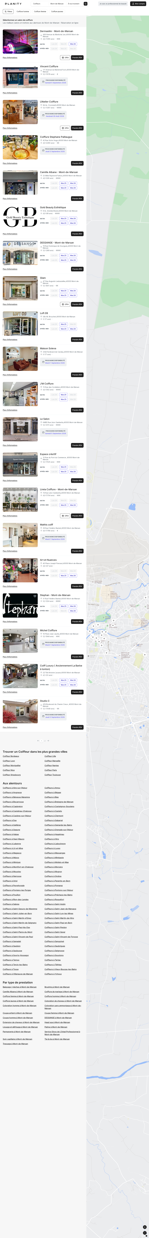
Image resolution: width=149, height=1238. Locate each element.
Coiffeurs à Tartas (53, 960)
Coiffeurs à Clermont (54, 816)
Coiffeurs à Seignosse (54, 950)
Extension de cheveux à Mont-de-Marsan (21, 1022)
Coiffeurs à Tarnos (11, 960)
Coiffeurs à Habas (11, 834)
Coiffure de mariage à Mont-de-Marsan (62, 991)
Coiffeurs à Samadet (12, 941)
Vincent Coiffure (49, 66)
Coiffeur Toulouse (53, 775)
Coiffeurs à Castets (53, 811)
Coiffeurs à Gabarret (54, 820)
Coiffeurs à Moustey (12, 871)
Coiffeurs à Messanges (55, 853)
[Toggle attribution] (146, 1236)
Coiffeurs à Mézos (11, 857)
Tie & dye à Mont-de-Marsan (57, 1039)
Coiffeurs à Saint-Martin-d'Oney (17, 918)
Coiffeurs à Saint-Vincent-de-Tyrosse (61, 937)
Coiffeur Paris (51, 770)
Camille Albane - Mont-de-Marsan (59, 172)
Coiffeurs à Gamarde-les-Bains (58, 825)
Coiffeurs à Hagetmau (54, 834)
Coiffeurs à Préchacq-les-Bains (58, 895)
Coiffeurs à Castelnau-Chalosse (17, 811)
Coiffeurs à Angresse (12, 792)
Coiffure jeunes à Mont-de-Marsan (18, 1001)
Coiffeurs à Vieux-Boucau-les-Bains (61, 969)
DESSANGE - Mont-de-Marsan (57, 242)
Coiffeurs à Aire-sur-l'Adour (15, 788)
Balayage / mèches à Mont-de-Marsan (20, 987)
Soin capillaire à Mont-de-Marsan (17, 1039)
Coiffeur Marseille (52, 761)
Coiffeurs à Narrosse (12, 876)
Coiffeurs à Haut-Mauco (13, 839)
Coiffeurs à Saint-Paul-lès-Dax (16, 927)
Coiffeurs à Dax (10, 820)
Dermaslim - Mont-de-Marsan (56, 31)
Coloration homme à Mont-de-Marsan (19, 1005)
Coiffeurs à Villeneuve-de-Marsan (18, 974)
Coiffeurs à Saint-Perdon (56, 927)
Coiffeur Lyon (9, 761)
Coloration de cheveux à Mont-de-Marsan (63, 1001)
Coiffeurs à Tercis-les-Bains (15, 964)
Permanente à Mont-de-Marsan (17, 1031)
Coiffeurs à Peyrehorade (13, 885)
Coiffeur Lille (50, 756)
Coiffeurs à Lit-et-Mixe (13, 848)
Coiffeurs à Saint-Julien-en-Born (17, 913)
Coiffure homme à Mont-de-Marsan (60, 996)
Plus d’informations (10, 58)
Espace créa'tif (48, 454)
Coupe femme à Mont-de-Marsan (59, 1013)
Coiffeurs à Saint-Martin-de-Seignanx (19, 923)
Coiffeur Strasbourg (12, 775)
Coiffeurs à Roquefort (54, 899)
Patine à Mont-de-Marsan (56, 1027)
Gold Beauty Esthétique (53, 207)
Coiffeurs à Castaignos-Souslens (59, 806)
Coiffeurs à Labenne (12, 843)
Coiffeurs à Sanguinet (54, 941)
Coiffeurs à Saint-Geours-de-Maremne (20, 909)
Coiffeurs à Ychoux (53, 974)
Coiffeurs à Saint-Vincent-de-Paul (18, 937)
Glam (43, 278)
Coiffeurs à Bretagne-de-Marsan (59, 802)
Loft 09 (44, 313)
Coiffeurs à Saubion (11, 946)
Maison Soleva (48, 348)
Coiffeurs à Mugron (53, 871)
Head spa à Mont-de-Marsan (57, 1022)
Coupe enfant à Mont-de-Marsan (17, 1013)
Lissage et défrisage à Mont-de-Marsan (20, 1027)
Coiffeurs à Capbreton (13, 806)
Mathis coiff (46, 524)
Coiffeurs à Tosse (11, 969)
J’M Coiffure (47, 383)
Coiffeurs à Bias (52, 797)
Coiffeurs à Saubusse (12, 950)
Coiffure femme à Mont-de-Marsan (18, 996)
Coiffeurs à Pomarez (54, 885)
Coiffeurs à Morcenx (54, 867)
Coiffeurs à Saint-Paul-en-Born (58, 923)
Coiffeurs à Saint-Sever (55, 932)
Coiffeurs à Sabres (11, 904)
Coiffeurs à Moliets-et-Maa (57, 862)
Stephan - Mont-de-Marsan (55, 595)
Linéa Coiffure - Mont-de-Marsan (58, 489)
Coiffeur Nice (9, 770)
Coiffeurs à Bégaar (53, 792)
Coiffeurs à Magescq (12, 853)
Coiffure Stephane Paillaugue (56, 137)
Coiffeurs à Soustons (54, 955)
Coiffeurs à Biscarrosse (13, 802)
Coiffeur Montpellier (12, 765)
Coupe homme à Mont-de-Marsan (18, 1018)
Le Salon (44, 419)
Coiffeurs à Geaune (11, 830)
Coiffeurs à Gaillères (12, 825)
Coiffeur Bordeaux (11, 756)
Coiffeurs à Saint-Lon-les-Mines (59, 913)
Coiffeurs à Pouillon (11, 895)
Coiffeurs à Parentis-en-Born (57, 881)
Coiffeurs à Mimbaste (54, 857)
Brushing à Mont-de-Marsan (57, 987)
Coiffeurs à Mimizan (12, 862)
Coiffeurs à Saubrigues (55, 946)
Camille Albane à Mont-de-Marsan (18, 991)
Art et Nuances (48, 560)
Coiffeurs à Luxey (52, 848)
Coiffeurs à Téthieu (53, 964)
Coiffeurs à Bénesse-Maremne (16, 797)
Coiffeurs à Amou (52, 788)
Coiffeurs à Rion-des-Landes (16, 899)
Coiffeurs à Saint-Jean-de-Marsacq (60, 909)
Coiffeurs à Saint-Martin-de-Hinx (59, 918)
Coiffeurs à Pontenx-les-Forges (17, 890)
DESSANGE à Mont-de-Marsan (58, 1018)
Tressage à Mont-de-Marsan (15, 1044)
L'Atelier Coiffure (49, 101)
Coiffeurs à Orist (10, 881)
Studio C (45, 701)
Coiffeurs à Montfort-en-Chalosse (18, 867)
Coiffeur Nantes (52, 765)
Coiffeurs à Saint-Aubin (55, 904)
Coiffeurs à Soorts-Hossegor (16, 955)
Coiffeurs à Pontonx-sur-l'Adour (59, 890)
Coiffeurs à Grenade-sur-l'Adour (59, 830)
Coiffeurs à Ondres (53, 876)
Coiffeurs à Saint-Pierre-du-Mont (17, 932)
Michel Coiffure (48, 630)
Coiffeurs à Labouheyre (55, 843)
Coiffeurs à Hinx (52, 839)
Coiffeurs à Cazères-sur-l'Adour (17, 816)
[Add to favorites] (35, 32)
